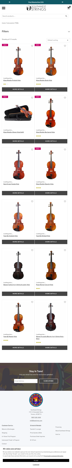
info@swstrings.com (36, 420)
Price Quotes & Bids (36, 433)
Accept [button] (36, 460)
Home (4, 23)
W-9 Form (33, 440)
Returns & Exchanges (8, 429)
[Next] (62, 2)
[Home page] (36, 8)
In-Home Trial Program (9, 436)
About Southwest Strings (63, 430)
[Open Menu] (3, 8)
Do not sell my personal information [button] (53, 456)
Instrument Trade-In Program (10, 440)
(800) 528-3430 (36, 417)
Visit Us (58, 434)
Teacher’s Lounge (35, 429)
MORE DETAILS (18, 89)
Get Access (41, 2)
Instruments (10, 23)
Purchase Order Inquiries (37, 436)
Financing (58, 427)
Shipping (4, 433)
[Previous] (10, 2)
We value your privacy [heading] (12, 449)
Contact (4, 443)
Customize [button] (36, 464)
